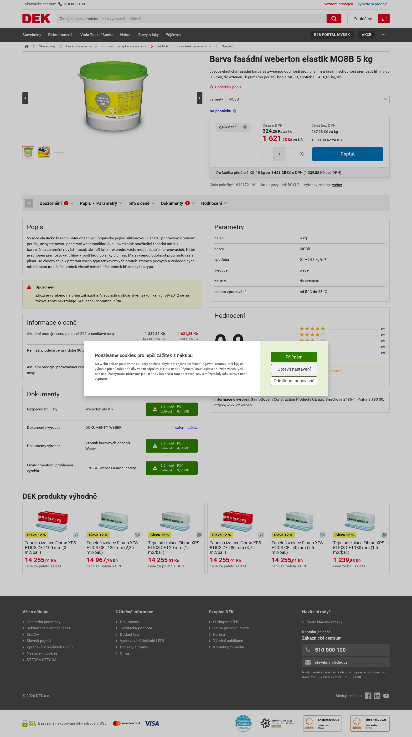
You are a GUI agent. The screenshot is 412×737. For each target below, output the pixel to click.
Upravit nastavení (294, 369)
